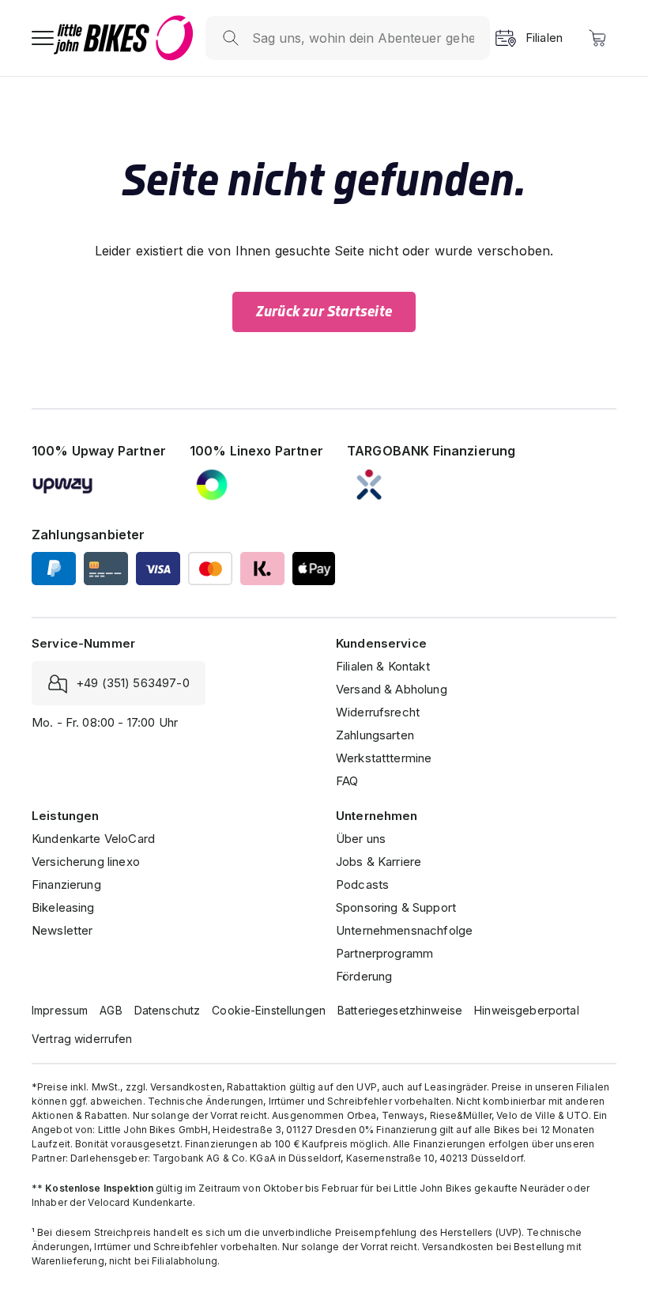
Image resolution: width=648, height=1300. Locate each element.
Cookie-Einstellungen (269, 1010)
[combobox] (363, 38)
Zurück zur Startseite (324, 311)
